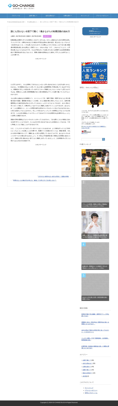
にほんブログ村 (85, 128)
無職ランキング (84, 133)
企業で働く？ (33, 15)
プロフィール (16, 15)
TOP (16, 22)
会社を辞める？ (50, 15)
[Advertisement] (41, 71)
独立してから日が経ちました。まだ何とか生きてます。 (95, 31)
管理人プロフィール (91, 393)
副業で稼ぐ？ (87, 370)
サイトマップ (85, 15)
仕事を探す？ (68, 15)
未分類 (85, 376)
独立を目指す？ (87, 373)
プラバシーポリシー (102, 15)
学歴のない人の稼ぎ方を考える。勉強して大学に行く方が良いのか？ (34, 180)
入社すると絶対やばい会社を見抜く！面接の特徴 (53, 176)
